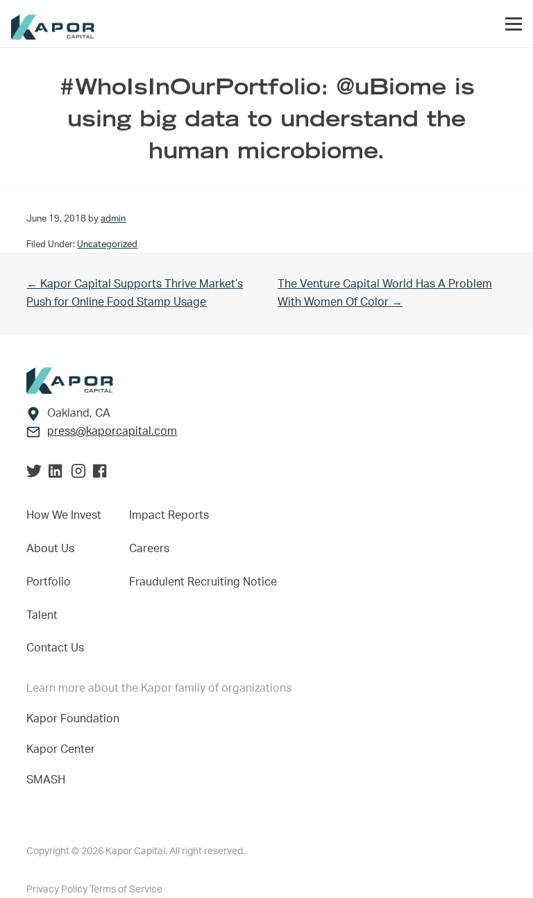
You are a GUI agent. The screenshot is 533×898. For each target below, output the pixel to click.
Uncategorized (107, 244)
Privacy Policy (58, 890)
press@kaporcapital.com (112, 431)
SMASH (45, 779)
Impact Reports (169, 515)
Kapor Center (63, 749)
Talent (42, 615)
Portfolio (48, 582)
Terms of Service (126, 890)
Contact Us (55, 648)
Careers (149, 548)
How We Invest (63, 515)
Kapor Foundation (75, 718)
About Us (50, 548)
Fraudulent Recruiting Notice (203, 582)
